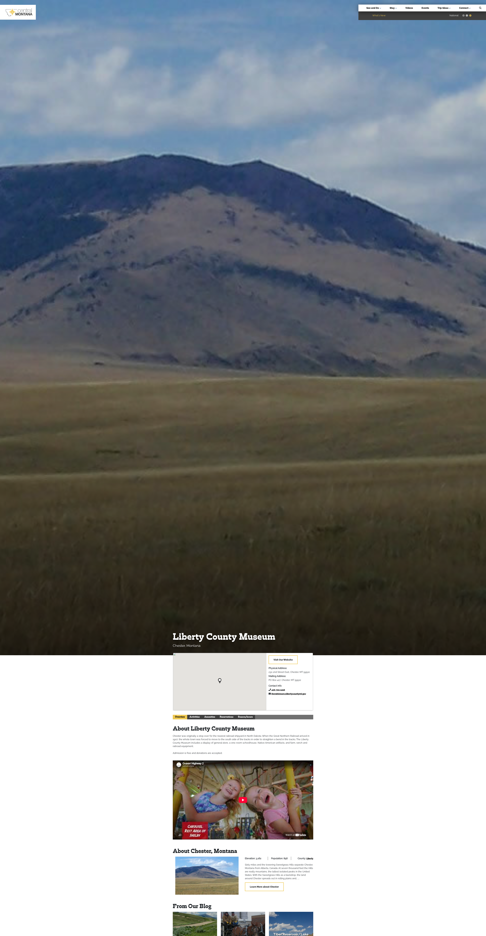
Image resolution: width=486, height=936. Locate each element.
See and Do (372, 8)
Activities (194, 717)
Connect (464, 8)
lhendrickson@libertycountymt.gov (288, 694)
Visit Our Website (283, 659)
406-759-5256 (278, 690)
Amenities (209, 717)
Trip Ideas (443, 8)
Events (425, 8)
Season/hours (245, 717)
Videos (409, 8)
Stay (392, 8)
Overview (180, 717)
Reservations (226, 717)
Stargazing (448, 15)
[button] (219, 680)
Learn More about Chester (264, 886)
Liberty (309, 858)
